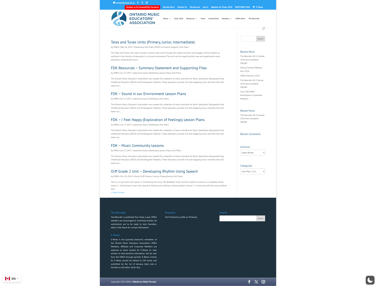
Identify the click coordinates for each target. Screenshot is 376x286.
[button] (370, 280)
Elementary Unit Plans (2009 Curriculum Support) (156, 47)
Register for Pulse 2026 (221, 7)
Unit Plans (184, 47)
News (203, 19)
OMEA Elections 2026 (250, 75)
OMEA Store (240, 19)
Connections (213, 19)
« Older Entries (117, 192)
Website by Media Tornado (144, 281)
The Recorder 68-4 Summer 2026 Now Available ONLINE (252, 60)
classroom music (140, 73)
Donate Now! (169, 7)
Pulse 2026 (178, 19)
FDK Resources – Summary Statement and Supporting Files (159, 67)
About (165, 19)
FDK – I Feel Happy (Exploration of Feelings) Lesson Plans (158, 119)
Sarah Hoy (135, 267)
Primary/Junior (166, 176)
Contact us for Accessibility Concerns (142, 7)
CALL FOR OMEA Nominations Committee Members (251, 95)
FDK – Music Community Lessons (137, 145)
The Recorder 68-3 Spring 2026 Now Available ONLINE (251, 84)
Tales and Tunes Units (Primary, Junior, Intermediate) (153, 42)
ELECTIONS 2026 (242, 7)
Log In (205, 7)
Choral (137, 176)
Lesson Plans (165, 73)
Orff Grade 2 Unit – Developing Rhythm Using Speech (154, 171)
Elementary (154, 73)
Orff (142, 176)
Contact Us (182, 7)
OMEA (116, 47)
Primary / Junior (152, 176)
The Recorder (254, 19)
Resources (190, 19)
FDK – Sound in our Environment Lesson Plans (148, 93)
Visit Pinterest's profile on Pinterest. (181, 217)
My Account (195, 7)
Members (225, 19)
